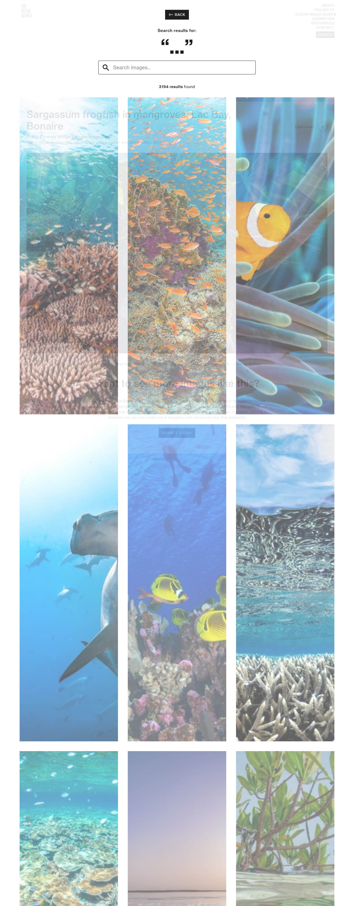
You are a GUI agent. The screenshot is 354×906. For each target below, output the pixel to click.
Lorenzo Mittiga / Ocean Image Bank (76, 81)
